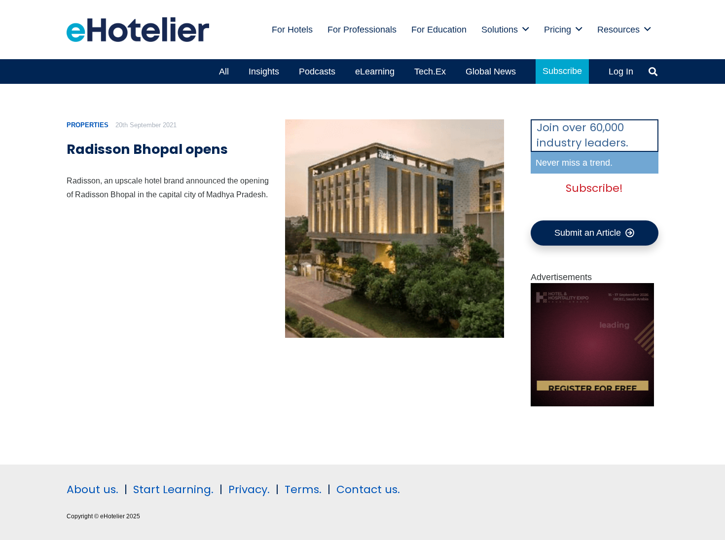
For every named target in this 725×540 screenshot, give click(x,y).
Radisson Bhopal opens (147, 149)
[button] (525, 29)
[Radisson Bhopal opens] (394, 228)
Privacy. (249, 489)
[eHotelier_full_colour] (138, 29)
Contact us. (368, 489)
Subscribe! (594, 188)
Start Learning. (172, 489)
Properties (88, 125)
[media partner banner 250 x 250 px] (592, 403)
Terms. (303, 489)
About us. (92, 489)
